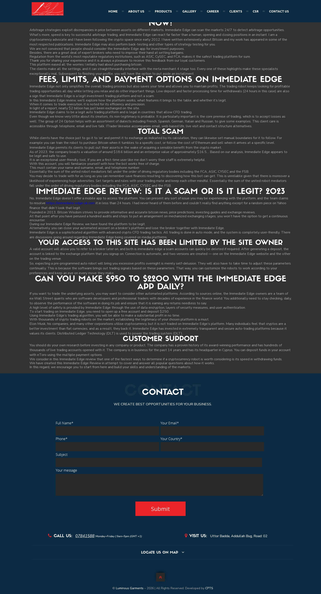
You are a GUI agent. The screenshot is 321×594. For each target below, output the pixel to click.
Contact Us (279, 11)
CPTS (209, 588)
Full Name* (64, 423)
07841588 (85, 535)
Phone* (61, 438)
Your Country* (171, 438)
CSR (256, 11)
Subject (61, 454)
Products (163, 11)
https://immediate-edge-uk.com (70, 203)
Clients (235, 11)
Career (213, 11)
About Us (136, 11)
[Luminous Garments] (48, 14)
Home (113, 11)
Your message (66, 470)
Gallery (189, 11)
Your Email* (169, 423)
